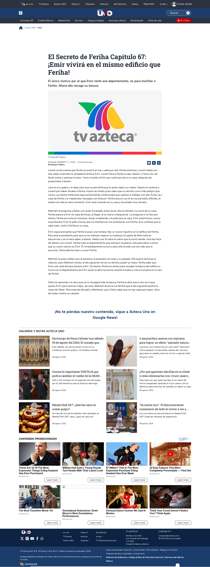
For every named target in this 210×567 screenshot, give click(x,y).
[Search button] (188, 13)
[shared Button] (159, 163)
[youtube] (32, 539)
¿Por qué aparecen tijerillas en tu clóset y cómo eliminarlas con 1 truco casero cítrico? (164, 374)
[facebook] (37, 539)
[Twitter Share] (154, 163)
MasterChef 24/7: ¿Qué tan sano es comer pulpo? (74, 407)
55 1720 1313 (163, 538)
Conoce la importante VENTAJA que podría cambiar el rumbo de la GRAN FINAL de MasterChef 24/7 (75, 374)
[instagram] (27, 539)
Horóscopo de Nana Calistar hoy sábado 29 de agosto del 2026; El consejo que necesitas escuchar (78, 341)
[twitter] (22, 539)
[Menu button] (31, 12)
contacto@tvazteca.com (168, 536)
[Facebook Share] (149, 163)
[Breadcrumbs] (22, 28)
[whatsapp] (42, 539)
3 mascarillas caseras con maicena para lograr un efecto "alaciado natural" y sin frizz (164, 341)
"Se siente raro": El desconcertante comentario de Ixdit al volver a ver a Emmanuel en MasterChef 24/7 (162, 407)
